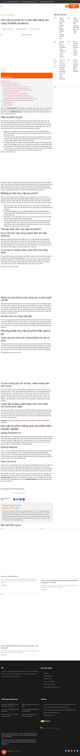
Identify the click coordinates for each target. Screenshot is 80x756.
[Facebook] (66, 751)
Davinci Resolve (5, 451)
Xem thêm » (4, 585)
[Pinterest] (75, 751)
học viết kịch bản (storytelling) (34, 258)
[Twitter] (69, 751)
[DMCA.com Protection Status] (45, 721)
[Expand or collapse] (2, 74)
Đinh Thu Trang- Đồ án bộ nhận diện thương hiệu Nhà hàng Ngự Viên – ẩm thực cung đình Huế (62, 69)
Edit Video (11, 15)
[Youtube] (72, 751)
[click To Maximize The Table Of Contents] (3, 71)
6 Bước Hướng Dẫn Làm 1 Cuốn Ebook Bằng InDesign (75, 65)
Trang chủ (4, 15)
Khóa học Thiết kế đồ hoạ (9, 576)
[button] (66, 6)
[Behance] (77, 751)
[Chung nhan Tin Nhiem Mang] (50, 728)
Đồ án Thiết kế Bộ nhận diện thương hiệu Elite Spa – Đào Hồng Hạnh (76, 25)
